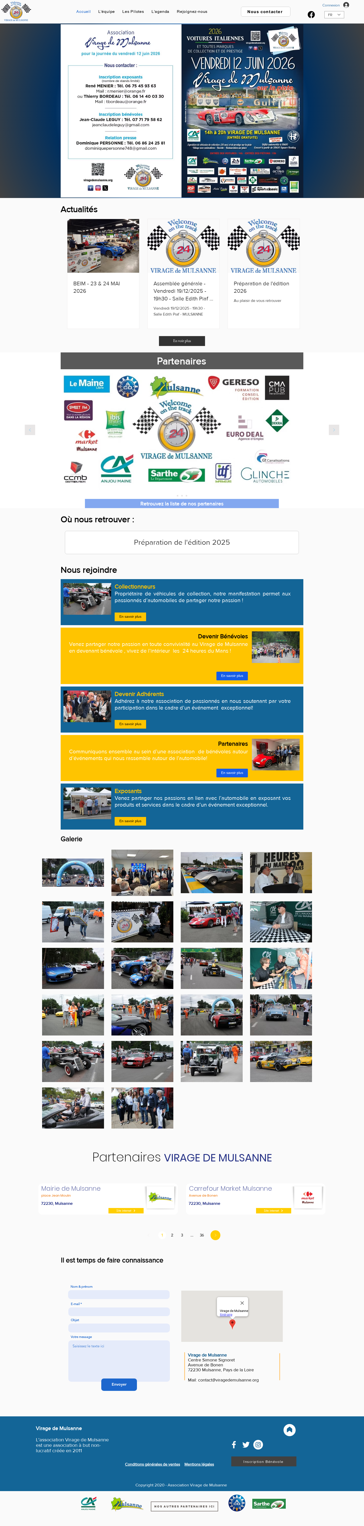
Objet (75, 1320)
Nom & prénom (82, 1286)
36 (202, 1235)
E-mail (75, 1303)
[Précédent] (30, 430)
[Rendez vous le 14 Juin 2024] (177, 495)
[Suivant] (334, 430)
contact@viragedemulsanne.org (228, 1380)
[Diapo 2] (186, 495)
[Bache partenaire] (182, 495)
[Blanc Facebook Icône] (234, 1445)
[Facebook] (311, 14)
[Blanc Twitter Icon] (246, 1445)
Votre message (81, 1336)
